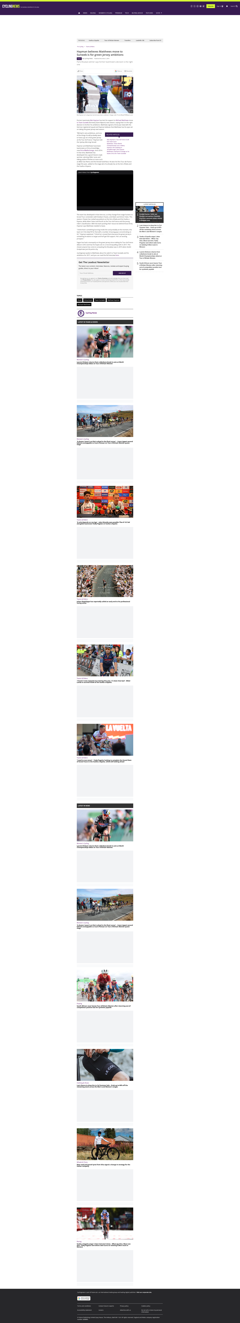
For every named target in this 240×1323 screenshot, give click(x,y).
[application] (105, 190)
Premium (118, 13)
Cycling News (88, 58)
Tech (127, 13)
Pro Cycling (80, 46)
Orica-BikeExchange (87, 150)
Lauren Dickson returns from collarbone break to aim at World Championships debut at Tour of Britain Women (150, 255)
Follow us (119, 71)
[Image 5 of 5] (129, 94)
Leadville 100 (140, 40)
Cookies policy (145, 1306)
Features (149, 13)
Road (79, 300)
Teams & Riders (90, 46)
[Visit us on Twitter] (194, 6)
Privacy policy (124, 1306)
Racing (93, 13)
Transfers (127, 40)
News (85, 13)
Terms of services (103, 278)
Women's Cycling (105, 13)
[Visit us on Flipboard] (203, 6)
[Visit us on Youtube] (200, 6)
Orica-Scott (88, 300)
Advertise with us (125, 1310)
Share (81, 71)
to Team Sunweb (83, 123)
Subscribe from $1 (155, 40)
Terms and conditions (84, 1306)
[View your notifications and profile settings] (227, 6)
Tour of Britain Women (111, 40)
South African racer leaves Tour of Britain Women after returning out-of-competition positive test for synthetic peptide (150, 266)
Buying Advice (137, 13)
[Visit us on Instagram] (197, 6)
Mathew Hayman (114, 300)
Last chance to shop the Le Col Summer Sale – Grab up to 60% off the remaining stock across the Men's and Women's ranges (150, 228)
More (158, 13)
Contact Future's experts (106, 1306)
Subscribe (210, 6)
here (117, 255)
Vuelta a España (94, 40)
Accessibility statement (84, 1310)
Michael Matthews (122, 120)
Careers (101, 1310)
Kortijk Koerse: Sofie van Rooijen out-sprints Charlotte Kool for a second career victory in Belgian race (150, 217)
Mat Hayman (94, 120)
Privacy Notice (87, 280)
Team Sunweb (100, 300)
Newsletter (129, 71)
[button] (234, 6)
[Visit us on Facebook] (191, 6)
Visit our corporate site (143, 1292)
